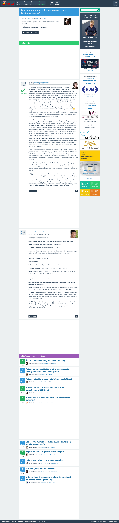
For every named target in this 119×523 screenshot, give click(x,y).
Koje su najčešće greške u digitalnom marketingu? (49, 379)
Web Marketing (44, 381)
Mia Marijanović (51, 454)
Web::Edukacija (52, 482)
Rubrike (32, 4)
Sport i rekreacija (45, 463)
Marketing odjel (49, 402)
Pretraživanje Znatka (90, 178)
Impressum (85, 173)
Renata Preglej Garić (43, 82)
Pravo (42, 402)
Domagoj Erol (49, 374)
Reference (20, 521)
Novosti (18, 4)
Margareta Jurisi (54, 463)
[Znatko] (8, 3)
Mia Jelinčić (52, 381)
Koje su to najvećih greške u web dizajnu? (45, 452)
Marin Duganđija (51, 447)
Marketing (14, 521)
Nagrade (57, 4)
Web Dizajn (43, 454)
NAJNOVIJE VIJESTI (90, 170)
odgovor (36, 82)
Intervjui (8, 521)
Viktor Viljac (42, 231)
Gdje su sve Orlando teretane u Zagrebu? (44, 460)
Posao (42, 374)
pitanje (29, 18)
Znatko (3, 521)
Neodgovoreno (25, 4)
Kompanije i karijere (45, 363)
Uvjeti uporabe (32, 521)
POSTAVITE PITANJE (40, 4)
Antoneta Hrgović (54, 471)
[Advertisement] (49, 62)
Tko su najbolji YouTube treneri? (40, 469)
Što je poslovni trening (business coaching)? (46, 360)
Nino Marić (43, 18)
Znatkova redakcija (93, 173)
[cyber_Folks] (90, 160)
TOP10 (52, 4)
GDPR (39, 521)
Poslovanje (37, 18)
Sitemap (43, 521)
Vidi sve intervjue (90, 46)
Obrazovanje (44, 482)
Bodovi (26, 521)
